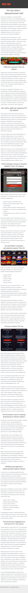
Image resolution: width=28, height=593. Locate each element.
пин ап (16, 37)
